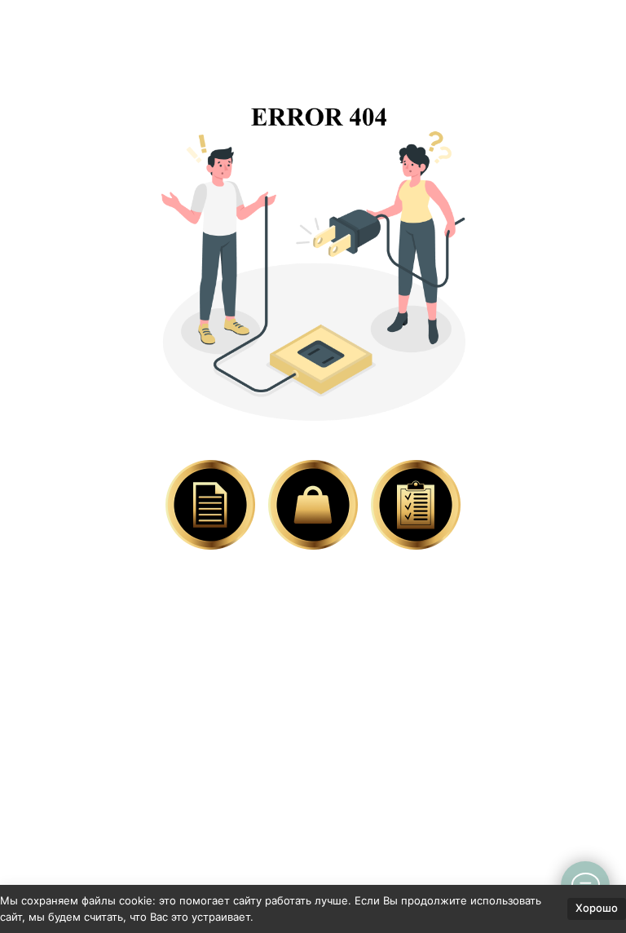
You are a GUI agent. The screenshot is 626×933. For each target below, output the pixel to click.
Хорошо (596, 907)
